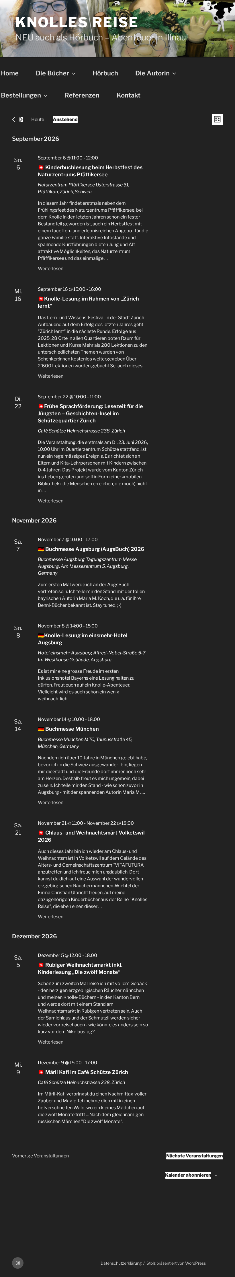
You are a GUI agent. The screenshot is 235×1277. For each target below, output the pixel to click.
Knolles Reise (76, 22)
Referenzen (81, 95)
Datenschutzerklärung (121, 1263)
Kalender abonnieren (188, 1175)
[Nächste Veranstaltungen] (21, 119)
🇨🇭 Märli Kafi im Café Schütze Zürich (83, 1072)
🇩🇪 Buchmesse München (68, 729)
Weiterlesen (50, 268)
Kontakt (128, 95)
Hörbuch (105, 73)
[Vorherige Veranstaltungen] (13, 119)
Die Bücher (52, 73)
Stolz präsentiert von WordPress (176, 1263)
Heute (37, 119)
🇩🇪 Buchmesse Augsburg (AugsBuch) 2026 (91, 549)
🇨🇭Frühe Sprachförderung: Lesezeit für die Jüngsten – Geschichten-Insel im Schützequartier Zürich (90, 413)
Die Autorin (152, 73)
